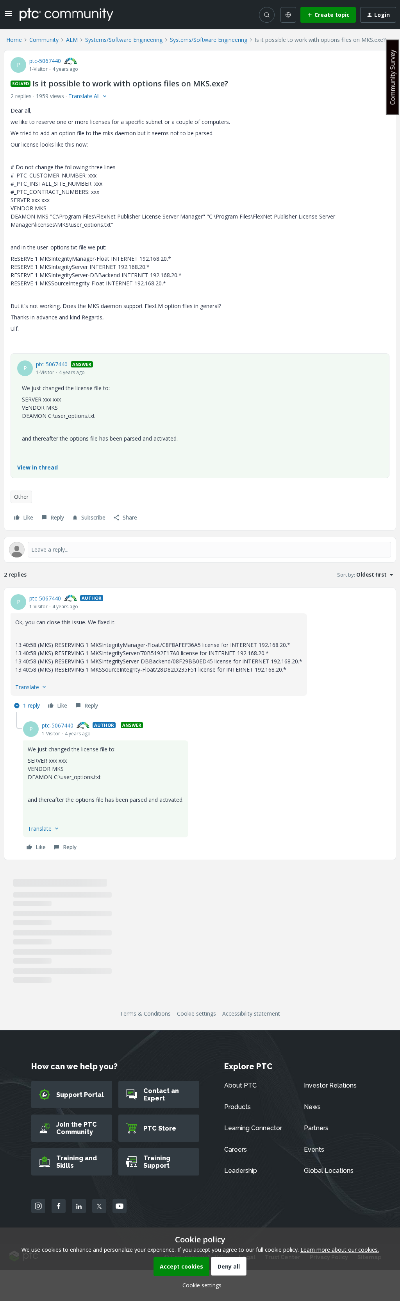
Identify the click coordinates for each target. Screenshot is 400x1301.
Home (14, 39)
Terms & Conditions (145, 1013)
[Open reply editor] (200, 549)
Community (44, 39)
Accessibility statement (251, 1013)
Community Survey (392, 77)
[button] (8, 16)
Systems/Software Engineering (123, 39)
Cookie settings (196, 1013)
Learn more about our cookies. (339, 1249)
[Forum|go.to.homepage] (66, 14)
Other (21, 496)
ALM (72, 39)
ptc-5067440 (45, 61)
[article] (200, 653)
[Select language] (288, 15)
